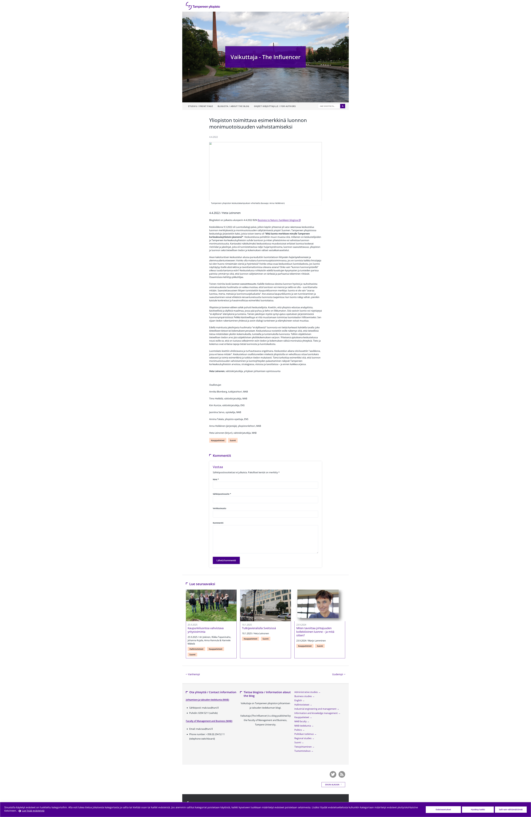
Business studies (303, 696)
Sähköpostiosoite (222, 494)
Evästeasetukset (443, 809)
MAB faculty (300, 721)
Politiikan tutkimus (304, 734)
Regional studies (303, 738)
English (298, 700)
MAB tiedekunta (302, 725)
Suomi (233, 440)
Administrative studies (306, 692)
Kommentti (218, 523)
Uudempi (338, 674)
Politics (298, 729)
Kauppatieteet (218, 440)
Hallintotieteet (196, 649)
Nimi (216, 479)
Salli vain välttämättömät (511, 809)
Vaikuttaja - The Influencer (265, 57)
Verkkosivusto (219, 508)
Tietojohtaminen (303, 746)
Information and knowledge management (316, 713)
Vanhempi (193, 674)
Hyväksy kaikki (478, 809)
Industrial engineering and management (315, 708)
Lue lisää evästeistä (33, 810)
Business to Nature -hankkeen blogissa (278, 220)
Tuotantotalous (302, 750)
